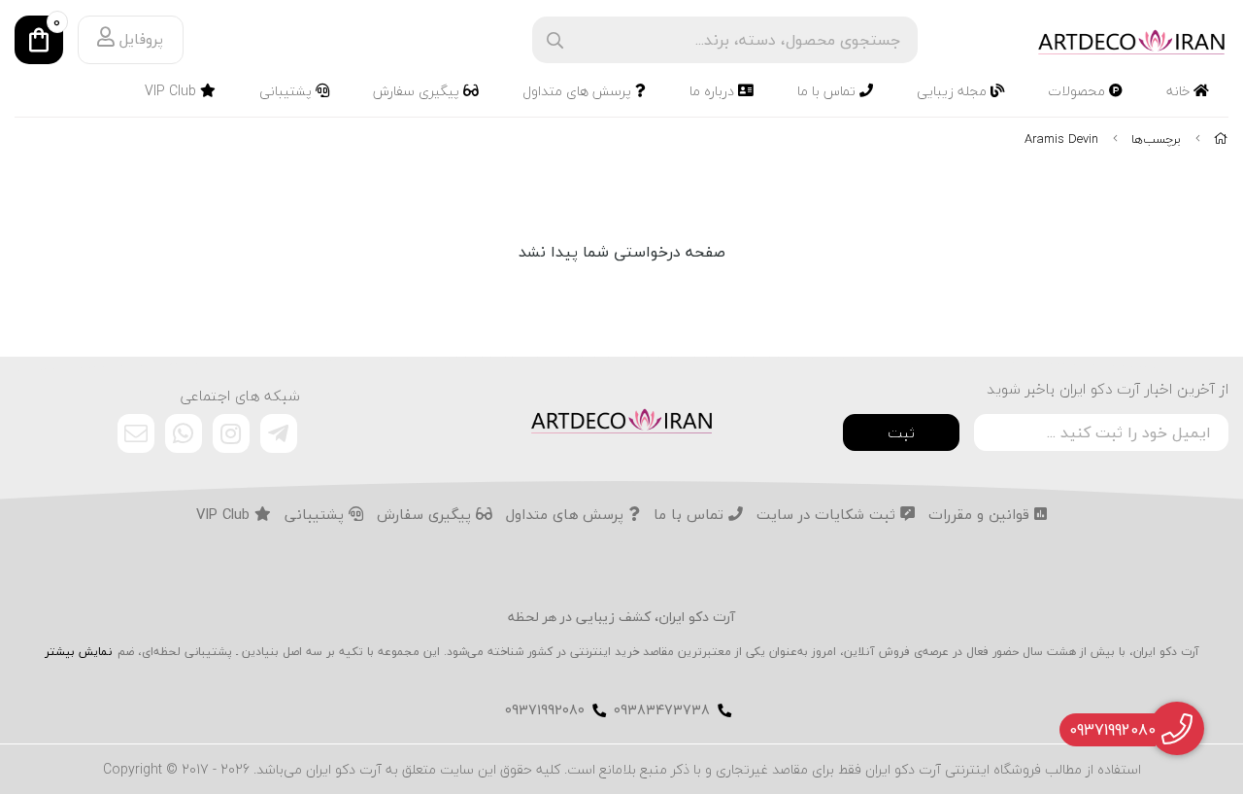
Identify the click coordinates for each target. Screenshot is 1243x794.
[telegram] (278, 433)
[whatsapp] (183, 433)
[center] (555, 40)
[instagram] (231, 433)
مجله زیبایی (954, 91)
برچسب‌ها (1156, 139)
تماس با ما (828, 91)
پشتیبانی (287, 91)
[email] (136, 433)
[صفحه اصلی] (1221, 139)
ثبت (901, 432)
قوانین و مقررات (981, 515)
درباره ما (713, 91)
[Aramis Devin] (621, 418)
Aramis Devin (1061, 139)
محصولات (1078, 91)
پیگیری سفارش (418, 91)
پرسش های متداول (578, 91)
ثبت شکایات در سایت (828, 515)
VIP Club (172, 91)
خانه (1179, 91)
